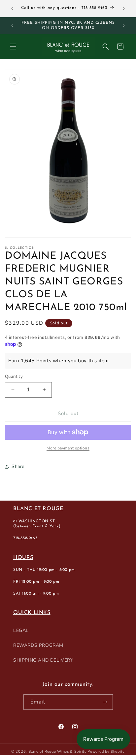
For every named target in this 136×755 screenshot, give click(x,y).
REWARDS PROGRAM (38, 645)
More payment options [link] (68, 448)
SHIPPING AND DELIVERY (43, 660)
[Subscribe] (105, 702)
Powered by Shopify (106, 751)
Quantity (14, 376)
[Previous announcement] (12, 8)
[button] (13, 46)
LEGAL (21, 630)
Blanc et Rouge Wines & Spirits (57, 751)
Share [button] (18, 466)
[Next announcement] (124, 8)
